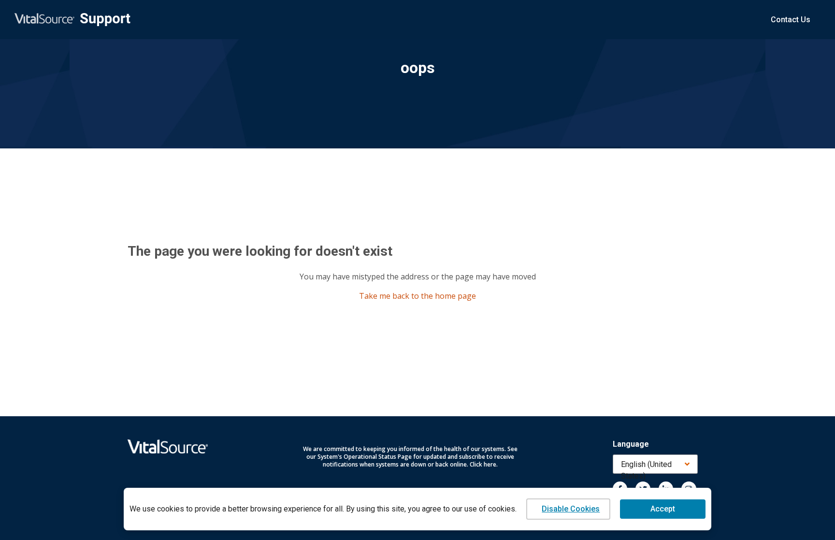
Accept (662, 508)
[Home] (72, 19)
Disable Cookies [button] (571, 508)
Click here (483, 464)
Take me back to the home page (417, 296)
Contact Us (790, 19)
